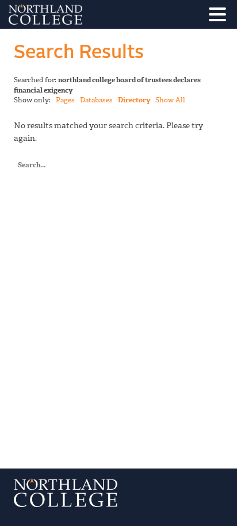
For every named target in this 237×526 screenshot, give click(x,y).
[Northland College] (78, 14)
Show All (170, 100)
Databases (96, 100)
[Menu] (220, 16)
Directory (134, 100)
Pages (65, 100)
